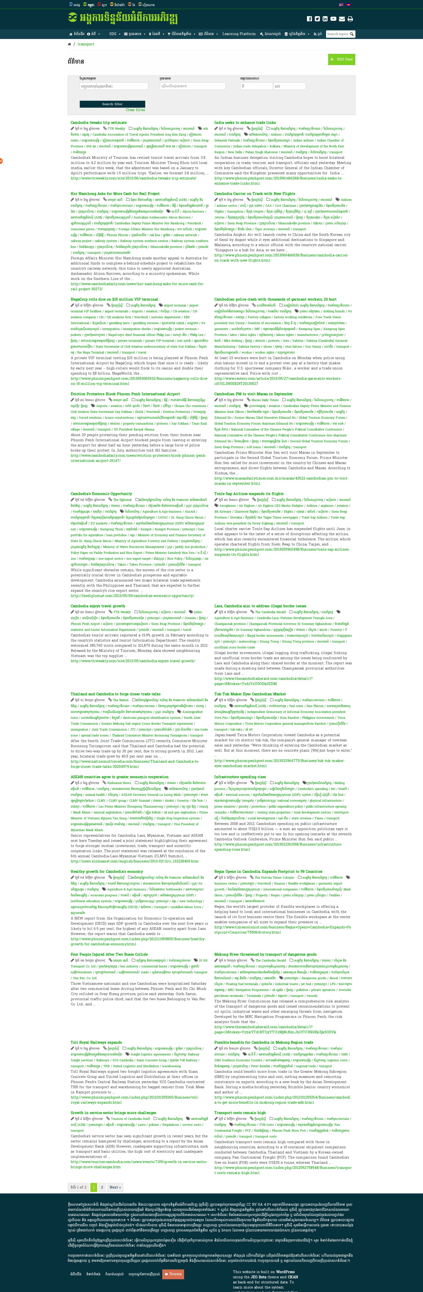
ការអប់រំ (343, 789)
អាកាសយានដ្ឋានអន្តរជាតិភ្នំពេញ (98, 340)
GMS (344, 1054)
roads (145, 972)
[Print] (350, 20)
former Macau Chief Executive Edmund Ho (265, 417)
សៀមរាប (185, 140)
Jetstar (219, 217)
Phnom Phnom (117, 235)
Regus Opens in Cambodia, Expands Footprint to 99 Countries (268, 872)
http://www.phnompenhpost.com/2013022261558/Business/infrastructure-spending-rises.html (278, 847)
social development (261, 818)
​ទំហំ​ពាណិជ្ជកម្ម (318, 152)
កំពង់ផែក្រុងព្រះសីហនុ (102, 564)
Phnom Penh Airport (85, 624)
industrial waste (286, 984)
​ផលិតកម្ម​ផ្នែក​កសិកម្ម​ (150, 500)
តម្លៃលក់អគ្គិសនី (79, 523)
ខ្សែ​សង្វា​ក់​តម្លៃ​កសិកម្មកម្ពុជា (140, 517)
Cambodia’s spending (313, 789)
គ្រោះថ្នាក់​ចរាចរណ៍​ (182, 972)
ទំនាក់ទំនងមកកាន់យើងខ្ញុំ (336, 1240)
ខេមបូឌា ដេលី (115, 200)
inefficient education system (91, 901)
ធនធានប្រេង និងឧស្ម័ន (295, 972)
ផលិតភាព (146, 907)
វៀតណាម (149, 5)
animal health (95, 795)
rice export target (138, 558)
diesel (333, 978)
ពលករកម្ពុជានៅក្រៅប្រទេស (85, 712)
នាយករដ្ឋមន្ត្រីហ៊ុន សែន (274, 441)
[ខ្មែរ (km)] (348, 5)
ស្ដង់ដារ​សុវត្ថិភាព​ (161, 972)
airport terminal (175, 305)
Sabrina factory (249, 346)
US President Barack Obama (134, 429)
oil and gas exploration (180, 812)
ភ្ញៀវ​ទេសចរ (184, 146)
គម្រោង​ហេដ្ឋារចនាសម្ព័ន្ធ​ (227, 800)
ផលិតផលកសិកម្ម (258, 134)
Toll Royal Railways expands (96, 1042)
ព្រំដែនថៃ (190, 247)
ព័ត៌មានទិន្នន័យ (181, 34)
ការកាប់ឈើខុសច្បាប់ (322, 635)
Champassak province (230, 624)
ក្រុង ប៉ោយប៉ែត (183, 729)
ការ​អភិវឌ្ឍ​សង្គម (81, 511)
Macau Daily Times (265, 400)
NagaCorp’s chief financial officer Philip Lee (139, 335)
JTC (133, 729)
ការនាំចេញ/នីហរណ (309, 128)
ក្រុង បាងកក (255, 205)
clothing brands (334, 311)
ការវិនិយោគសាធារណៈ (242, 812)
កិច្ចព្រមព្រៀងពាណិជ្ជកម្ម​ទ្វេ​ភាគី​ (107, 517)
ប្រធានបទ (135, 34)
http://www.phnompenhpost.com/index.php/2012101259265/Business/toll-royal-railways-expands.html (135, 1100)
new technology (190, 901)
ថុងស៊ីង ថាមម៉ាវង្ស (115, 824)
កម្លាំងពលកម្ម (266, 335)
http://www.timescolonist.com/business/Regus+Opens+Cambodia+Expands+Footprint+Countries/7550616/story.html (282, 930)
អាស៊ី (243, 205)
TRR (106, 1066)
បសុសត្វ (203, 806)
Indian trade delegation (249, 146)
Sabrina (298, 340)
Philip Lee (196, 335)
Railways (102, 1060)
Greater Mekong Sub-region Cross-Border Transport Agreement (147, 723)
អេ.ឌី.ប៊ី (175, 211)
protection (259, 806)
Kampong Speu (309, 329)
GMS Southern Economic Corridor (238, 1060)
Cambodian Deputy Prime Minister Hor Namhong (149, 223)
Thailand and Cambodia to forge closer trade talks (116, 694)
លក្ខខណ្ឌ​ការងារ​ (286, 352)
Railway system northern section (144, 241)
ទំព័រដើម (79, 34)
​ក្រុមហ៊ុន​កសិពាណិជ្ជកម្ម (319, 783)
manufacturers (307, 335)
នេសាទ (323, 630)
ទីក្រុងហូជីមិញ (293, 211)
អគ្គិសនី (218, 795)
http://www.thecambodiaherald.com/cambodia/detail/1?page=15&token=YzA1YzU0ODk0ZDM (263, 681)
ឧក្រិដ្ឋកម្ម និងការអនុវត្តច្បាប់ (151, 960)
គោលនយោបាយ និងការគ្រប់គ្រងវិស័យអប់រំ (165, 883)
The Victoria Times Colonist (274, 877)
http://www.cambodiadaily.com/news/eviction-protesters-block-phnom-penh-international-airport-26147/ (138, 458)
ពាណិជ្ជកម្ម (235, 134)
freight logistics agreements (151, 1054)
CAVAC (163, 517)
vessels (312, 996)
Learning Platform (239, 34)
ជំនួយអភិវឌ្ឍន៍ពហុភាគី (191, 205)
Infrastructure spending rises (240, 777)
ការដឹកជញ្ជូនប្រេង (319, 972)
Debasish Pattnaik (227, 140)
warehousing (171, 1066)
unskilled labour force (186, 907)
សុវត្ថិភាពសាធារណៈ (81, 972)
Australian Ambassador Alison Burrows (162, 217)
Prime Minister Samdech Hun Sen (169, 553)
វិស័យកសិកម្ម (132, 511)
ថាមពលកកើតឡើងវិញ (141, 818)
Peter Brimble (260, 1066)
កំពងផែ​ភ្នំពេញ (261, 1130)
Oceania (190, 618)
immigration (111, 329)
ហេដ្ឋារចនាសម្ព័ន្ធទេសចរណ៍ (128, 146)
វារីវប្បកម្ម (113, 795)
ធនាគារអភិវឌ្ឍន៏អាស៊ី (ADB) (171, 200)
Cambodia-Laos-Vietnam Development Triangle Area (294, 618)
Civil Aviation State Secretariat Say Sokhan (101, 412)
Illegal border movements (265, 635)
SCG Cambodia (123, 1060)
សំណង (139, 412)
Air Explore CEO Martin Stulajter (280, 505)
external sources (238, 795)
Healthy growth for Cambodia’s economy (107, 872)
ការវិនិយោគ (133, 140)
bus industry (129, 966)
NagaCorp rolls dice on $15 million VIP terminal (114, 299)
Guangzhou (235, 211)
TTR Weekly (116, 128)
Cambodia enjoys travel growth (98, 606)
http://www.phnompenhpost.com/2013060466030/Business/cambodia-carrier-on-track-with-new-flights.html (281, 258)
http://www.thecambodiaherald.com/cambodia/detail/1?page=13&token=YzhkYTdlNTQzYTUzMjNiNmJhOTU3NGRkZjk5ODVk (275, 1029)
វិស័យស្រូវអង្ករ (193, 558)
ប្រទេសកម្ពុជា (191, 795)
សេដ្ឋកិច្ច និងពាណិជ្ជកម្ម (145, 128)
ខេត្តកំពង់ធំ (131, 529)
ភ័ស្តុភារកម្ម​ (180, 1054)
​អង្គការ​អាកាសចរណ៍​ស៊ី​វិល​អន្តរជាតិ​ (156, 417)
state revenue (301, 818)
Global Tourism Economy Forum (322, 417)
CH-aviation (181, 311)
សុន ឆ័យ (283, 818)
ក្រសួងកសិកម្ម (240, 1066)
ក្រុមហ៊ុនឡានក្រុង (108, 966)
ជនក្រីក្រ (97, 511)
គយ (333, 789)
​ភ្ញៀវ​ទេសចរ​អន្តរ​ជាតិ (113, 140)
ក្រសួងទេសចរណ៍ (152, 140)
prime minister (224, 806)
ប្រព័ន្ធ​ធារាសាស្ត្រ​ (266, 800)
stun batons (293, 346)
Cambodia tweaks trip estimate (99, 123)
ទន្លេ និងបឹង (241, 978)
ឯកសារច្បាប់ (273, 34)
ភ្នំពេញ (299, 217)
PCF (248, 1130)
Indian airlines (303, 140)
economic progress (104, 895)
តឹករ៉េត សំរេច (245, 229)
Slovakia (236, 517)
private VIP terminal (159, 340)
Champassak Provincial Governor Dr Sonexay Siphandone (290, 624)
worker (247, 352)
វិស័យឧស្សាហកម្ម (170, 128)
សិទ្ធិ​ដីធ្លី (100, 235)
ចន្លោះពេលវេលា (249, 78)
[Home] (69, 44)
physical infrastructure (326, 800)
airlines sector (227, 205)
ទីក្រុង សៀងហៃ (332, 217)
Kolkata (275, 146)
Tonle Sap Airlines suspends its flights (249, 494)
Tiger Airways (265, 229)
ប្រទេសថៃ (203, 247)
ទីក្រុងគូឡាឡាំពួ (236, 217)
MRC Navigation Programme (248, 990)
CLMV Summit (139, 800)
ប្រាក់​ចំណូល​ (171, 140)
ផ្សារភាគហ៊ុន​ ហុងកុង (173, 323)
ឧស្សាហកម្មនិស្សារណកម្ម (271, 966)
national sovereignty (292, 800)
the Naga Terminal (90, 352)
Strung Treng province (298, 641)
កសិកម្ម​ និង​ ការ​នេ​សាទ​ (175, 500)
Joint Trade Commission (109, 729)
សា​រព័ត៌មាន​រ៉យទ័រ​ (266, 305)
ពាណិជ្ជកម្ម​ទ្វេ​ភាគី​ (294, 134)
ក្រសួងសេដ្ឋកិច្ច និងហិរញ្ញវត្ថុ (85, 547)
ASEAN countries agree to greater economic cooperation (120, 777)
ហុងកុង (300, 511)
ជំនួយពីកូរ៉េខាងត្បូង (224, 229)
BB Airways (222, 511)
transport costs (266, 1136)
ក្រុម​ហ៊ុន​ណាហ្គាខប (95, 335)
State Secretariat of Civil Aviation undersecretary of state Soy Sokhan (146, 346)
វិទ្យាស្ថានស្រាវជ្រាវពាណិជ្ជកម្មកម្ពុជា (248, 789)
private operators (323, 990)
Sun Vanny (313, 346)
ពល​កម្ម (200, 706)
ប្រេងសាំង (266, 984)
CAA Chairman (285, 205)
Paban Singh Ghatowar (261, 152)
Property (262, 895)
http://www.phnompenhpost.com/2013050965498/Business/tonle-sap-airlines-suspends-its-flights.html (282, 552)
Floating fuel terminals (242, 984)
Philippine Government (318, 718)
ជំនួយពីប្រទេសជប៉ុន (133, 618)
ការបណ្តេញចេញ (106, 229)
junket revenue (186, 329)
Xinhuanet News (119, 783)
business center (225, 883)
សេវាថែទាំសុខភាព (241, 329)
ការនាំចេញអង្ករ (87, 558)
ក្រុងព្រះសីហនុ (86, 211)
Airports (137, 311)
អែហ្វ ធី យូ (290, 323)
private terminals (130, 340)
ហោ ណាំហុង (184, 229)
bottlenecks (174, 889)
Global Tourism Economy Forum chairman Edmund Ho (253, 423)
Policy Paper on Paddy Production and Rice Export (106, 553)
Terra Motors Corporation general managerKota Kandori (285, 723)
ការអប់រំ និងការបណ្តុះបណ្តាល (124, 883)
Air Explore (247, 505)
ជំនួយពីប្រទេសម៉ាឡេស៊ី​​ (260, 217)
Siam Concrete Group (152, 1060)
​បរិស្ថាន (312, 630)
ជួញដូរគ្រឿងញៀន (283, 630)
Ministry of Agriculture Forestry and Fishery (146, 541)
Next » (115, 1187)
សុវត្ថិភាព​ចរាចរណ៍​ (129, 972)
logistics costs (338, 1060)
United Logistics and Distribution (136, 1066)
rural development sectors (312, 812)
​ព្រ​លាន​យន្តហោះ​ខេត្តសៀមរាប (132, 624)
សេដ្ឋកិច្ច (340, 412)
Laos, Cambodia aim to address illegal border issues (260, 606)
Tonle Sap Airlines (314, 517)
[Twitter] (317, 20)
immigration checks (137, 329)
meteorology (248, 641)
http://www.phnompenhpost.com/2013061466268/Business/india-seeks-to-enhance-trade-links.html (278, 181)
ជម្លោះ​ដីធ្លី (182, 417)
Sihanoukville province (166, 247)
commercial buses (154, 966)
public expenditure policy (286, 806)
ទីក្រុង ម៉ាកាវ (221, 429)
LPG (333, 984)
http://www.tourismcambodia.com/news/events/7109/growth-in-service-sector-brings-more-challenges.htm (139, 1164)
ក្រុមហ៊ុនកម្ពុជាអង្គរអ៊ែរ (311, 205)
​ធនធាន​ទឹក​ (270, 978)
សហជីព (328, 346)
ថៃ (133, 5)
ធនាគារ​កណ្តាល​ (194, 889)
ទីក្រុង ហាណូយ (254, 211)
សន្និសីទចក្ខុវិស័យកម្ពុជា (282, 789)
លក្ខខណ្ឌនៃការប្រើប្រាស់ (144, 1274)
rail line (155, 235)
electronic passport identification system (152, 718)
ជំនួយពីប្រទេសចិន (335, 205)
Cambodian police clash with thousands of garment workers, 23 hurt (275, 299)
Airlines (276, 134)
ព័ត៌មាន (209, 34)
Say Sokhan (179, 423)
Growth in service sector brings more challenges (113, 1113)
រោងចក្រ (240, 317)
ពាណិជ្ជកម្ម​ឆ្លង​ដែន (303, 1054)
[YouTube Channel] (333, 20)
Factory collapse (259, 317)
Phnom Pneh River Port (289, 1130)
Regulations (170, 1124)
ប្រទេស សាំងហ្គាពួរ (336, 223)
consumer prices (82, 229)
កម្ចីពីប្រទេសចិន (325, 412)
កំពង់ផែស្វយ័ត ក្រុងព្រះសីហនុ (131, 247)
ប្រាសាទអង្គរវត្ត (257, 406)
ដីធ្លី (174, 205)
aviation (151, 311)
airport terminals (117, 311)
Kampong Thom (111, 529)
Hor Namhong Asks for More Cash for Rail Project (115, 194)
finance (279, 883)
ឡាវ (104, 5)
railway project (81, 241)
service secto (191, 1124)
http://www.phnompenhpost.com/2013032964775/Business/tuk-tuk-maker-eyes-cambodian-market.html (279, 763)
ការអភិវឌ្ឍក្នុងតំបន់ (283, 1066)
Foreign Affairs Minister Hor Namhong (146, 229)
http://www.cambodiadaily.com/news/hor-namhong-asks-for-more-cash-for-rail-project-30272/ (137, 286)
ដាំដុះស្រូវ (159, 558)
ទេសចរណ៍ (189, 128)
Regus (275, 895)
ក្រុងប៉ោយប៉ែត (138, 235)
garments (221, 329)
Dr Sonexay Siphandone (253, 630)
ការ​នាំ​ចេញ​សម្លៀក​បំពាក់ (312, 323)
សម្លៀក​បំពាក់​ (291, 305)
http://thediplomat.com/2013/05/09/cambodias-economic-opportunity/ (132, 596)
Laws (142, 1124)
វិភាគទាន (176, 1274)
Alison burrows (193, 211)
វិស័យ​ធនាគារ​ (157, 889)
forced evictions (90, 417)
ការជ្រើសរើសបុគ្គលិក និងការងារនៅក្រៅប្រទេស (127, 712)
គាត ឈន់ (338, 423)
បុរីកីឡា (167, 406)
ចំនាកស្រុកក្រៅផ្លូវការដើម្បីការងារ (175, 706)
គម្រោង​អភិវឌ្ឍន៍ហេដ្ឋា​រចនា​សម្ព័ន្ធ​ (315, 1124)
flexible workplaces (301, 883)
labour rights (285, 335)
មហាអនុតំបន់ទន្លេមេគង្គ (278, 1060)
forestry (336, 630)
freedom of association (264, 323)
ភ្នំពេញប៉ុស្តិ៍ (257, 128)
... (207, 173)
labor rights (248, 335)
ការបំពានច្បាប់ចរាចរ (179, 960)
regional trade (306, 1066)
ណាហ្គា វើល (180, 335)
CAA (268, 205)
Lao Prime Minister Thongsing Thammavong (130, 806)
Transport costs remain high (240, 1113)
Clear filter (135, 110)
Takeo (121, 564)
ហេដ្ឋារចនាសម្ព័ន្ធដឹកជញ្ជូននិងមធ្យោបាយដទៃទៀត (137, 211)
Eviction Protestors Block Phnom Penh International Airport (125, 394)
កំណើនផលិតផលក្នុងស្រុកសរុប (244, 889)
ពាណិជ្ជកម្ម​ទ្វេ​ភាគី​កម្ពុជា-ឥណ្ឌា (322, 134)
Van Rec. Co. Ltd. (85, 978)
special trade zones (95, 735)
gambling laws (119, 323)
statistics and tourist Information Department (103, 630)
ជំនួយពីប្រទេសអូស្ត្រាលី (118, 217)
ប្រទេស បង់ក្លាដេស (310, 311)
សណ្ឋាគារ (192, 323)
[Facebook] (309, 20)
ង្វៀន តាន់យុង (153, 812)
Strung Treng (269, 641)
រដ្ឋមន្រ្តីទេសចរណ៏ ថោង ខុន (160, 146)
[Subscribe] (342, 20)
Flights (219, 211)
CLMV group (117, 800)
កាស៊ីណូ (165, 311)
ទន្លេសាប (282, 996)
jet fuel (306, 984)
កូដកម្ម (278, 346)
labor (233, 335)
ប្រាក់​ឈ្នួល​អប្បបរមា (332, 335)
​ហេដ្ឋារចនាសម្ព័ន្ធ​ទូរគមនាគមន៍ (86, 824)
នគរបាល (260, 340)
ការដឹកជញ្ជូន (79, 152)
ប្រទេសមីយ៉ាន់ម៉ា (163, 729)
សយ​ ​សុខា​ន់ (184, 340)
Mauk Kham (81, 812)
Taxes (319, 818)
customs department (166, 317)
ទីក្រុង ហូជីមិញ (274, 211)
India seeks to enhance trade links (245, 123)
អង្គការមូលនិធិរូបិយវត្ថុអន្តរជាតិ (279, 329)
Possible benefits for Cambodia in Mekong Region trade (263, 1042)
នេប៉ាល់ (311, 511)
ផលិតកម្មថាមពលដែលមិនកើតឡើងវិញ (260, 972)
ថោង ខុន (91, 146)
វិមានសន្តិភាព (242, 441)
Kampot (146, 529)
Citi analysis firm (119, 317)
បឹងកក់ (146, 406)
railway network (185, 235)
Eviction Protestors (176, 412)
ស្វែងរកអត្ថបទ (88, 78)
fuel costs (296, 706)
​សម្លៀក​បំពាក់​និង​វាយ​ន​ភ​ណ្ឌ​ (229, 311)
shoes (267, 346)
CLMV (101, 800)
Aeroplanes (228, 505)
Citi (101, 317)
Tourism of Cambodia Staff (130, 1119)
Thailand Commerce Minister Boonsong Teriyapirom (149, 735)
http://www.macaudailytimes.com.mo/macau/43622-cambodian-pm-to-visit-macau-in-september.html (281, 481)
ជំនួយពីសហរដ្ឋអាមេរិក (226, 352)
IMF (257, 329)
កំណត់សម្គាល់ (114, 1274)
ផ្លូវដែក (166, 235)
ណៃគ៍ (217, 340)
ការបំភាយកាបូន (277, 706)
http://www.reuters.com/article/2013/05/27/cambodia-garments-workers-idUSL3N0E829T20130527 (277, 381)
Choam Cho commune (190, 406)
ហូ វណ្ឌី (308, 211)
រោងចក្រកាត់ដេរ (336, 323)
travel (142, 352)
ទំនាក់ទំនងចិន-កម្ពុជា (258, 412)
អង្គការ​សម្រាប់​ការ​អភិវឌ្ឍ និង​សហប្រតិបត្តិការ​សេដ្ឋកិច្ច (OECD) (104, 907)
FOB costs (266, 1124)
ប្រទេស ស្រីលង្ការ (316, 895)
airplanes (327, 505)
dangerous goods (314, 978)
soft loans (254, 447)
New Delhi (235, 152)
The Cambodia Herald (270, 612)
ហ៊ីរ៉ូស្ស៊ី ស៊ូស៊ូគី (321, 795)
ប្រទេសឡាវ (188, 529)
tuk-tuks (236, 729)
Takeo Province (140, 564)
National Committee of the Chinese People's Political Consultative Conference (286, 429)
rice (73, 558)
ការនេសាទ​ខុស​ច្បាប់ (297, 635)
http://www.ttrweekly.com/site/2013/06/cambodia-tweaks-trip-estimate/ (134, 178)
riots (286, 340)
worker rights (264, 352)
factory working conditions (293, 317)
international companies (280, 889)
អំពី (93, 34)
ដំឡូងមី (116, 718)
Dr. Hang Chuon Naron (187, 517)
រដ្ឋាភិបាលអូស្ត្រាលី (81, 223)
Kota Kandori (289, 718)
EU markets (99, 523)
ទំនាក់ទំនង (93, 1274)
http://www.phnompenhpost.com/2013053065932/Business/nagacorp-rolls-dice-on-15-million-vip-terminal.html (139, 381)
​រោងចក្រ (75, 806)
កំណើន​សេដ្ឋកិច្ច (79, 895)
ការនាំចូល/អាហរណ (121, 205)
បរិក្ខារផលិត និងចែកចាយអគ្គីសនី (165, 505)
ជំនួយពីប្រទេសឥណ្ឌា (279, 140)
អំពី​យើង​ (75, 1274)
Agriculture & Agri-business (162, 511)
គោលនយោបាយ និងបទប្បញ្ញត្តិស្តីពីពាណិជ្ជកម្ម (136, 789)
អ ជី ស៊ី (202, 553)
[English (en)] (341, 5)
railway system (106, 241)
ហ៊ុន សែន (197, 800)
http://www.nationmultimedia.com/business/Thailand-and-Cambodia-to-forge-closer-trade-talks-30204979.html (135, 764)
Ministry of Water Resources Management (133, 547)
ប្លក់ (320, 34)
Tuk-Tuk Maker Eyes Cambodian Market (250, 694)
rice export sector (110, 558)
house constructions (119, 417)
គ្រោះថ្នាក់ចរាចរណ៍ (105, 972)
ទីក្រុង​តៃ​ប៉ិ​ (250, 517)
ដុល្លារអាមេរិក (78, 913)
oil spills (277, 990)
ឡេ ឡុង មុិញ (189, 806)
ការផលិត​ (273, 311)
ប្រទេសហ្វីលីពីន (176, 564)
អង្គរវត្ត (85, 134)
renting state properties (274, 812)
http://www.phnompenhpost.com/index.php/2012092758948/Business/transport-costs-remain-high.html (283, 1170)
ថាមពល (115, 505)
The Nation (121, 700)
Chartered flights (246, 511)
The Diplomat (122, 500)
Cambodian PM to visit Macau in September (253, 394)
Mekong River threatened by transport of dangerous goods (265, 954)
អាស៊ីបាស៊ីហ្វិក (90, 618)
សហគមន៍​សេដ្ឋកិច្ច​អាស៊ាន (95, 718)
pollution (302, 990)
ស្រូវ (169, 547)
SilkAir (317, 223)
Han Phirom (315, 706)
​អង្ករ (132, 535)
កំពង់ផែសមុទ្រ (86, 247)
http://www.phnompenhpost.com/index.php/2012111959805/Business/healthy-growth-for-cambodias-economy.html (138, 941)
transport (86, 44)
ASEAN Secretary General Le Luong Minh (151, 795)
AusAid (190, 511)
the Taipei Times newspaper (278, 517)
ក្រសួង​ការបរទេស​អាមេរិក (117, 252)
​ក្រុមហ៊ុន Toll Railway (183, 1060)
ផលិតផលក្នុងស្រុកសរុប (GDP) (177, 895)
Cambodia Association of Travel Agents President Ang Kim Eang (139, 134)
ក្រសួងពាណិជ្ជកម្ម (190, 541)
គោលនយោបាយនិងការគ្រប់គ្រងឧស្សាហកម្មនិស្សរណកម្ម (318, 966)
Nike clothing (233, 340)
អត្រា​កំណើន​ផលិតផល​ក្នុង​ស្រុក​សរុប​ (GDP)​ (159, 523)
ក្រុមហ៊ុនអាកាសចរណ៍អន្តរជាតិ (331, 211)
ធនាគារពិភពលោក (255, 901)
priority (243, 806)
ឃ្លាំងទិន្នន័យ (297, 34)
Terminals (254, 996)
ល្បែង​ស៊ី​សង (99, 323)
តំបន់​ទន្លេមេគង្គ (222, 1066)
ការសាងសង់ (194, 223)
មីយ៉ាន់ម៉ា (120, 5)
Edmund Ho (222, 417)
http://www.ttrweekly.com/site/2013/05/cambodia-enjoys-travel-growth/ (133, 661)
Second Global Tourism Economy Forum (319, 441)
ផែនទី (156, 34)
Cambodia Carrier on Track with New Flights (254, 194)
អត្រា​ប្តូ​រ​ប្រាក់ (150, 895)
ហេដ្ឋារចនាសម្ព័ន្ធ (90, 140)
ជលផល (169, 800)
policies (154, 1124)
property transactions (138, 423)
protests (274, 340)
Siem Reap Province (241, 223)
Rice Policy (175, 558)
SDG (112, 34)
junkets (76, 335)
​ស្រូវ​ (188, 505)
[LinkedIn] (325, 20)
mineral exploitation (108, 812)
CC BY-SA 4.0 (258, 1205)
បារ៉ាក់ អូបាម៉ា (132, 406)
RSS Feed (344, 59)
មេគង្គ (77, 5)
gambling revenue (146, 323)
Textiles (334, 895)
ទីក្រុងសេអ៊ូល (313, 217)
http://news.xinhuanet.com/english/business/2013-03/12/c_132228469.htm (135, 861)
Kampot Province (167, 529)
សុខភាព (306, 795)
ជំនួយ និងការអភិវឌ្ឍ (141, 200)
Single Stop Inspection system (178, 818)
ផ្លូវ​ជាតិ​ (194, 966)
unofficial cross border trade (234, 647)
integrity (248, 800)
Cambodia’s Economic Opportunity (101, 494)
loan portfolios (116, 535)
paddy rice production (190, 547)
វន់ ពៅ (249, 729)
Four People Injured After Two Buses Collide (109, 954)
